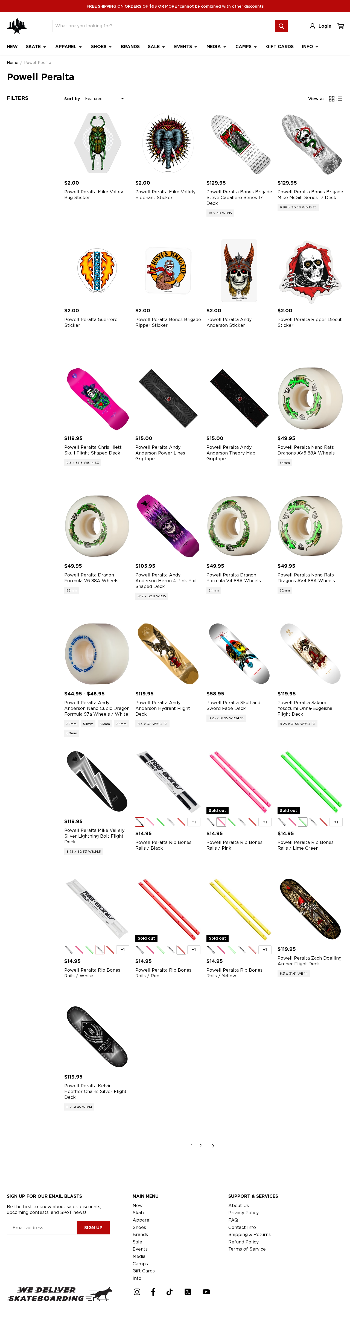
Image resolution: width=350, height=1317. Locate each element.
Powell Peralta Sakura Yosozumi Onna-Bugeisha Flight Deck (305, 708)
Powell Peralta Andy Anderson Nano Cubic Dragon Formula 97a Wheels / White (97, 708)
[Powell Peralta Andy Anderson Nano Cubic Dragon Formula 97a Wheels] (97, 654)
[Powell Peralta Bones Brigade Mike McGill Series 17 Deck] (310, 143)
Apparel (66, 46)
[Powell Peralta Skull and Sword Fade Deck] (239, 654)
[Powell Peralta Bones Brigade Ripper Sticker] (168, 271)
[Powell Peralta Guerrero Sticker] (97, 271)
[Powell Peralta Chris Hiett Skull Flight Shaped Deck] (97, 398)
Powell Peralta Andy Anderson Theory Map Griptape (230, 453)
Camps (244, 46)
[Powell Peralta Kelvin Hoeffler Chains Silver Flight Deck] (97, 1037)
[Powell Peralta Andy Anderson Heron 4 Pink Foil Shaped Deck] (168, 526)
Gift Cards (280, 46)
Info (308, 46)
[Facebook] (153, 1292)
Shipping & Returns (249, 1234)
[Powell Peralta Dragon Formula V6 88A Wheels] (97, 526)
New (12, 46)
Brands (130, 46)
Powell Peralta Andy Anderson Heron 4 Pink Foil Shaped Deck (166, 580)
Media (214, 46)
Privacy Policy (243, 1212)
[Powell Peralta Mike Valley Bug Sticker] (97, 143)
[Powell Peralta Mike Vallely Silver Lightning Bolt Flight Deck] (97, 781)
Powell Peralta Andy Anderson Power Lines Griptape (160, 453)
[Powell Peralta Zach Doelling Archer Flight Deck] (310, 909)
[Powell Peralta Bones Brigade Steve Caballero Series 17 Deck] (239, 143)
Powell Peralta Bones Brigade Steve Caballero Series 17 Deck (239, 197)
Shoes (99, 46)
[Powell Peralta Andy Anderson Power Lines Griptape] (168, 398)
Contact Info (242, 1227)
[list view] (339, 99)
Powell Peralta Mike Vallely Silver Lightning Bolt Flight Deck (94, 836)
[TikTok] (169, 1292)
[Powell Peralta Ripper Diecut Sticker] (310, 271)
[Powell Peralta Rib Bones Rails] (168, 781)
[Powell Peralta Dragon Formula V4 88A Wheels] (239, 526)
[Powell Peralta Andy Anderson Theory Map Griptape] (239, 398)
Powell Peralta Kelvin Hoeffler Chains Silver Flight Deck (95, 1091)
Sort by (72, 98)
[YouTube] (206, 1291)
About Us (238, 1205)
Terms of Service (247, 1249)
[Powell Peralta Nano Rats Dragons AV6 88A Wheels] (310, 398)
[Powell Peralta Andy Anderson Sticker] (239, 271)
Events (183, 46)
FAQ (233, 1220)
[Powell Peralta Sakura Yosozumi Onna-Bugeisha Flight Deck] (310, 654)
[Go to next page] (213, 1146)
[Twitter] (188, 1292)
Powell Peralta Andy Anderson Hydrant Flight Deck (162, 708)
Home (12, 62)
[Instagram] (137, 1292)
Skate (34, 46)
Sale (154, 46)
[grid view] (332, 99)
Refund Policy (243, 1242)
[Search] (281, 26)
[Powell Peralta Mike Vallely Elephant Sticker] (168, 143)
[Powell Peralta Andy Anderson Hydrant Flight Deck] (168, 654)
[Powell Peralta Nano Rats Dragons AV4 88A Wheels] (310, 526)
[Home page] (17, 26)
